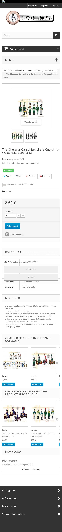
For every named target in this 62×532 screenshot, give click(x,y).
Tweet (8, 176)
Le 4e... (5, 376)
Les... (4, 430)
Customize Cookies (27, 262)
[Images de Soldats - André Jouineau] (31, 18)
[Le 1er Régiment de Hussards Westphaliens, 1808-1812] (43, 360)
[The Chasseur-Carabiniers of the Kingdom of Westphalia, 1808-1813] (17, 136)
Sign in (55, 5)
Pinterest (46, 176)
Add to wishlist (17, 234)
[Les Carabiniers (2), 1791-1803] (15, 414)
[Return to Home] (5, 70)
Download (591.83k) (31, 469)
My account (9, 506)
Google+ (32, 176)
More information (11, 262)
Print (8, 191)
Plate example (9, 460)
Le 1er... (34, 376)
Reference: (7, 159)
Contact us (32, 5)
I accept (31, 277)
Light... (34, 430)
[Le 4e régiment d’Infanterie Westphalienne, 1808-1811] (15, 360)
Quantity (9, 211)
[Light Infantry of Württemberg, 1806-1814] (43, 414)
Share (19, 176)
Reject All (31, 269)
